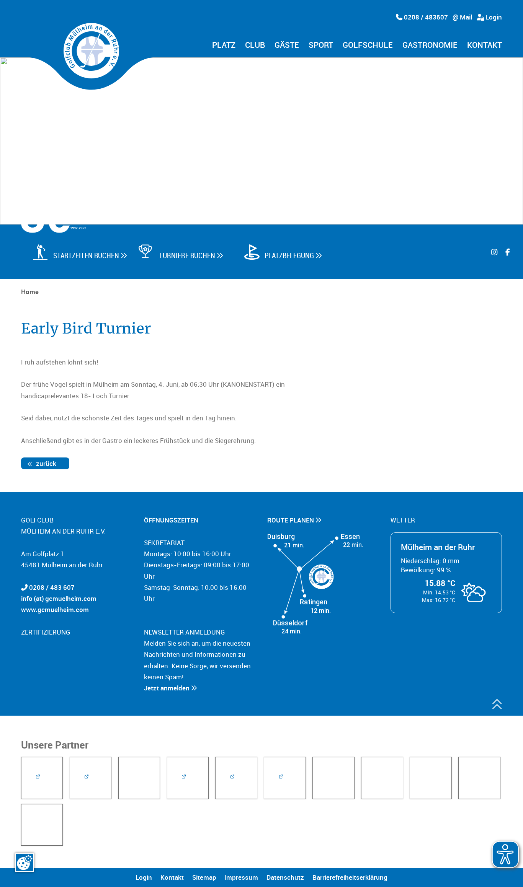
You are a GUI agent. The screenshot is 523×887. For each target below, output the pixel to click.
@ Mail (462, 17)
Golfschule (368, 45)
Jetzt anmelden (167, 688)
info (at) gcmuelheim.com (58, 598)
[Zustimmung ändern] (24, 862)
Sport (321, 45)
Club (255, 45)
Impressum (241, 877)
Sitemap (204, 877)
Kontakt (484, 45)
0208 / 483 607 (52, 587)
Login (493, 17)
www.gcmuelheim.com (55, 609)
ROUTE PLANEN (291, 520)
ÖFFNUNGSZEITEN (172, 520)
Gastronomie (430, 45)
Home (30, 291)
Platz (223, 45)
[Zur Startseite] (91, 50)
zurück (45, 463)
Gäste (287, 45)
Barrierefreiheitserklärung (349, 877)
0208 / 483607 (425, 17)
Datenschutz (285, 877)
